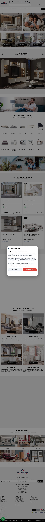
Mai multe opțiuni (15, 269)
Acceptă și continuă (29, 269)
